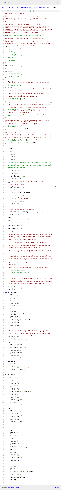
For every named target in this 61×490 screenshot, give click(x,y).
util (49, 7)
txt (55, 487)
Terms (17, 487)
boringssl (4, 7)
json (58, 487)
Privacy (13, 487)
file (32, 11)
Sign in (58, 2)
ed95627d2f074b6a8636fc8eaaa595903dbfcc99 (30, 7)
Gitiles (9, 487)
